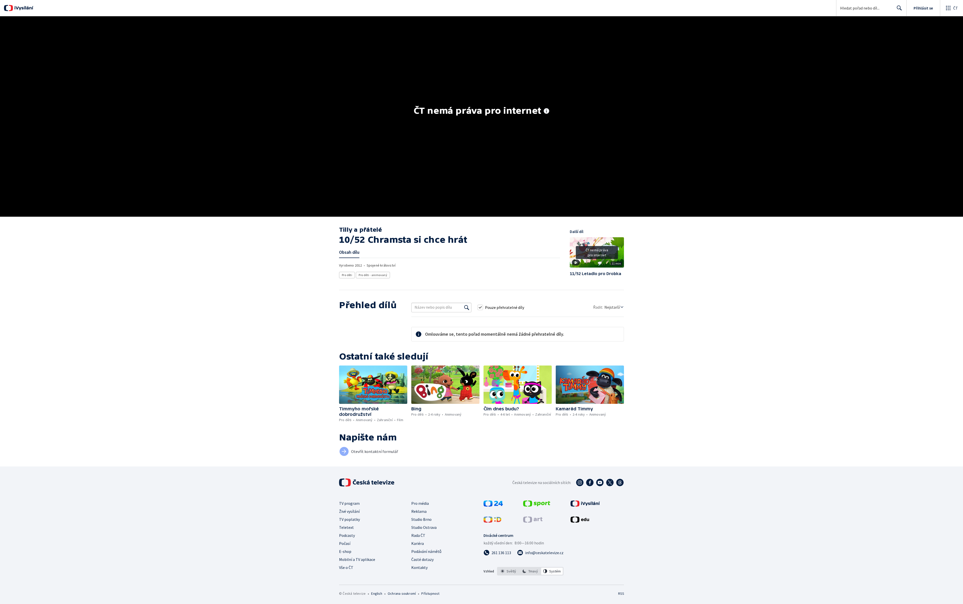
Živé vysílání (349, 511)
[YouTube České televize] (600, 482)
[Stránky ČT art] (532, 521)
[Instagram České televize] (580, 482)
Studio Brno (421, 519)
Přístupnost (430, 593)
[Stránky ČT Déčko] (492, 521)
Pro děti (347, 275)
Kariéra (417, 543)
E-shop (345, 551)
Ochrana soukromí (402, 593)
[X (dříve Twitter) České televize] (610, 482)
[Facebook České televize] (590, 482)
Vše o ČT (346, 567)
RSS (621, 593)
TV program (349, 503)
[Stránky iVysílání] (585, 505)
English (376, 593)
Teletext (346, 527)
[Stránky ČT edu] (580, 521)
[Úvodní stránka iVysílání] (23, 8)
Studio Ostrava (424, 527)
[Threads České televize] (620, 482)
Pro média (420, 503)
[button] (597, 254)
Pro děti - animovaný (373, 275)
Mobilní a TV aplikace (357, 559)
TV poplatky (349, 519)
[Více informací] (546, 111)
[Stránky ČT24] (493, 505)
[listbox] (530, 571)
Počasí (344, 543)
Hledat (899, 8)
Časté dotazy (422, 559)
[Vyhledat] (466, 307)
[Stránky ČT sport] (536, 505)
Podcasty (347, 535)
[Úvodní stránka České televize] (367, 482)
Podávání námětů (426, 551)
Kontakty (419, 567)
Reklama (419, 511)
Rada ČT (418, 535)
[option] (508, 571)
